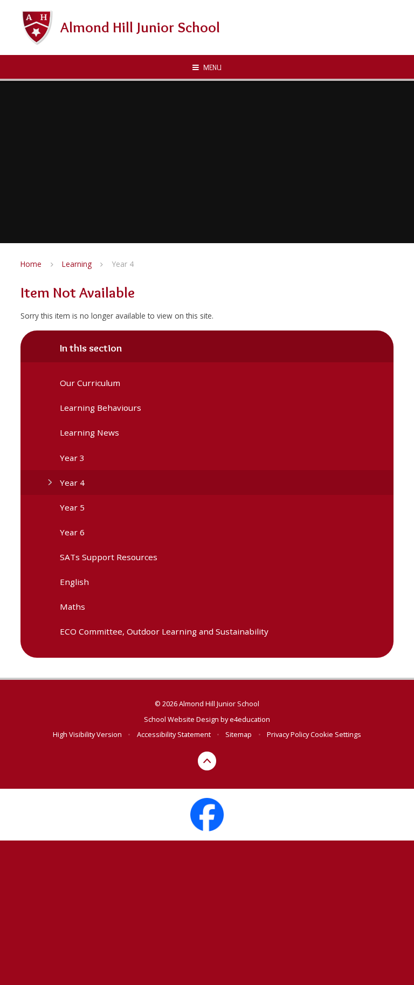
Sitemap (238, 734)
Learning (77, 264)
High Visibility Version (87, 734)
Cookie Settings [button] (335, 734)
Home (31, 264)
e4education (250, 719)
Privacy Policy (288, 734)
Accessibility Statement (174, 734)
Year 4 (123, 264)
